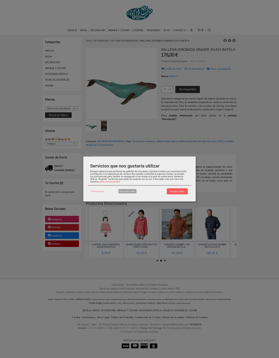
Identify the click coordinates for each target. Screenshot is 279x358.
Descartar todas (127, 191)
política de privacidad (109, 181)
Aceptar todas (177, 191)
